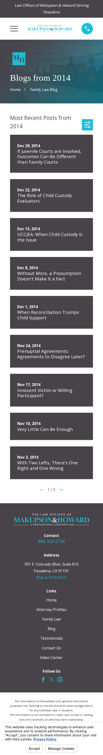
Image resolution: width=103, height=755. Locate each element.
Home (51, 600)
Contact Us (51, 648)
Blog (51, 628)
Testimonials (51, 638)
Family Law (51, 619)
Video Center (51, 657)
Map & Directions (51, 577)
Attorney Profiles (51, 609)
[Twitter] (51, 679)
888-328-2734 (51, 541)
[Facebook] (43, 679)
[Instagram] (60, 679)
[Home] (50, 28)
